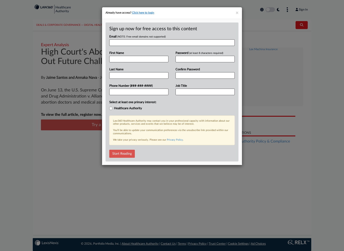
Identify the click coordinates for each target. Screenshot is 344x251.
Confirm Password (188, 69)
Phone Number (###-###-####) (131, 85)
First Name (116, 53)
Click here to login (143, 12)
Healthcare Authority (128, 108)
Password (199, 53)
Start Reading (122, 153)
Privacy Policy (175, 140)
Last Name (116, 69)
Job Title (181, 85)
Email (137, 36)
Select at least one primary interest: (132, 102)
